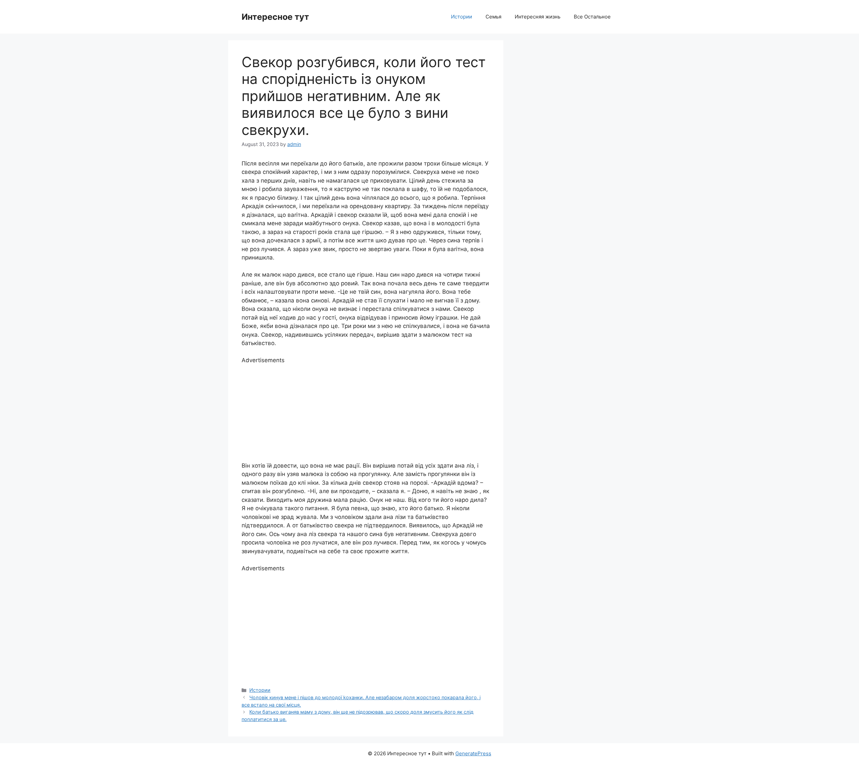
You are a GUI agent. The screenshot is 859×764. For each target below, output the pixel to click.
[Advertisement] (366, 412)
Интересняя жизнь (537, 16)
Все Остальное (592, 16)
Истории (461, 16)
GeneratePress (473, 753)
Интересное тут (275, 17)
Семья (493, 16)
